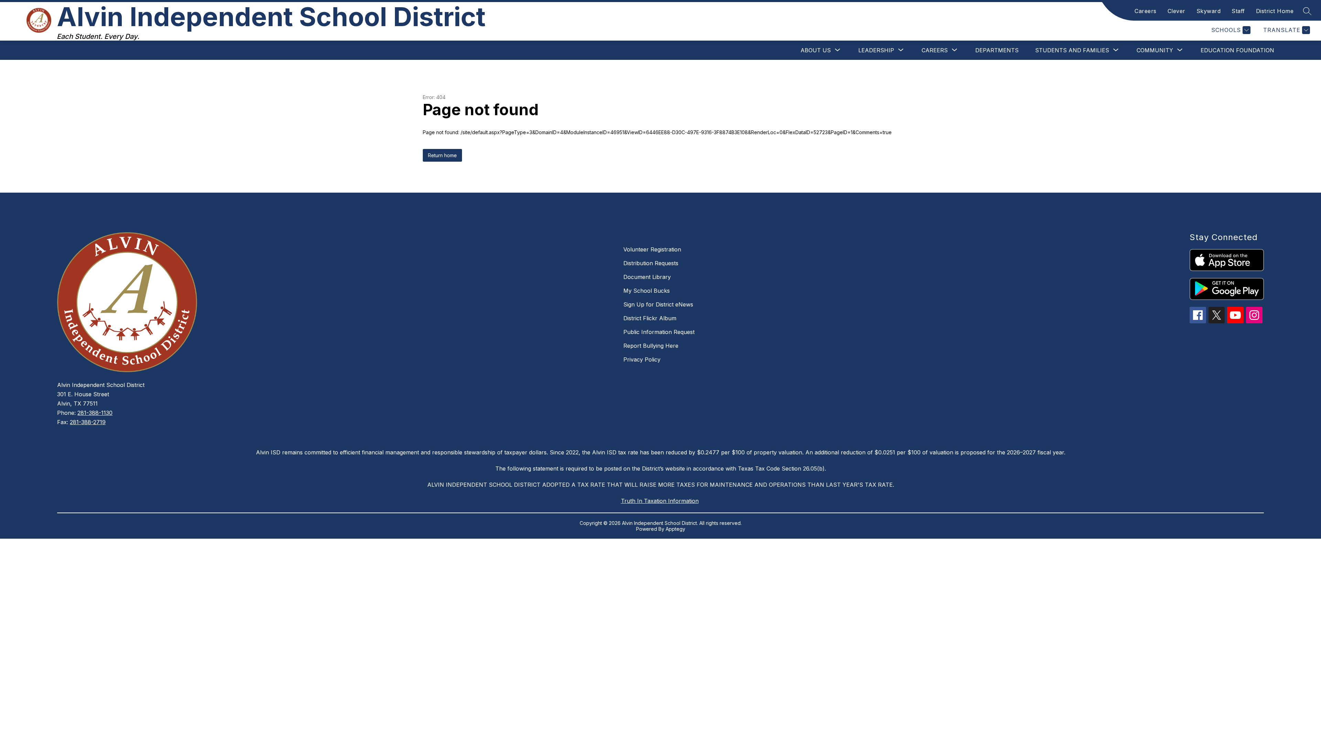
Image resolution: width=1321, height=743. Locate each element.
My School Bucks (646, 290)
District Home (1275, 11)
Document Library (647, 276)
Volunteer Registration (652, 249)
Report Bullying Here (650, 345)
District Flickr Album (649, 318)
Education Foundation (1237, 50)
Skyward (1208, 11)
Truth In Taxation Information (660, 500)
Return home (442, 155)
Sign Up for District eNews (658, 304)
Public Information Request (659, 332)
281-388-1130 (94, 412)
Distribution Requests (650, 263)
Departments (997, 50)
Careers (1146, 11)
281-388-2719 (88, 422)
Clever (1176, 11)
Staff (1238, 11)
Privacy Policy (641, 359)
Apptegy (675, 529)
